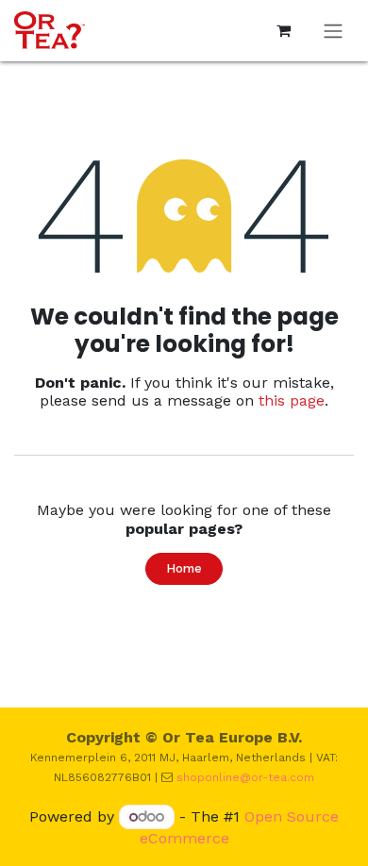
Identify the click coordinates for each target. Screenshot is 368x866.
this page (292, 400)
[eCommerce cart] (283, 30)
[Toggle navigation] (333, 30)
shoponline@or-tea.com (245, 777)
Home (184, 568)
